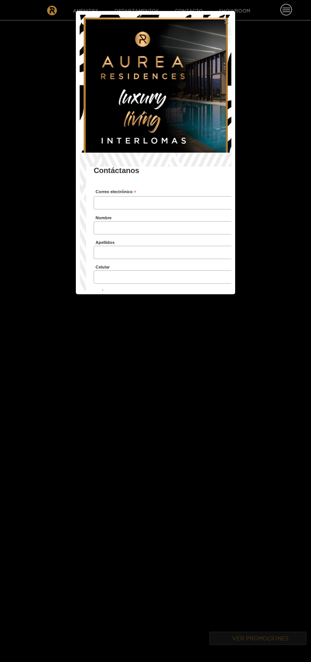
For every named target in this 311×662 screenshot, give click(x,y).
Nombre (104, 217)
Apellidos (105, 242)
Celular (103, 267)
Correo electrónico (116, 192)
